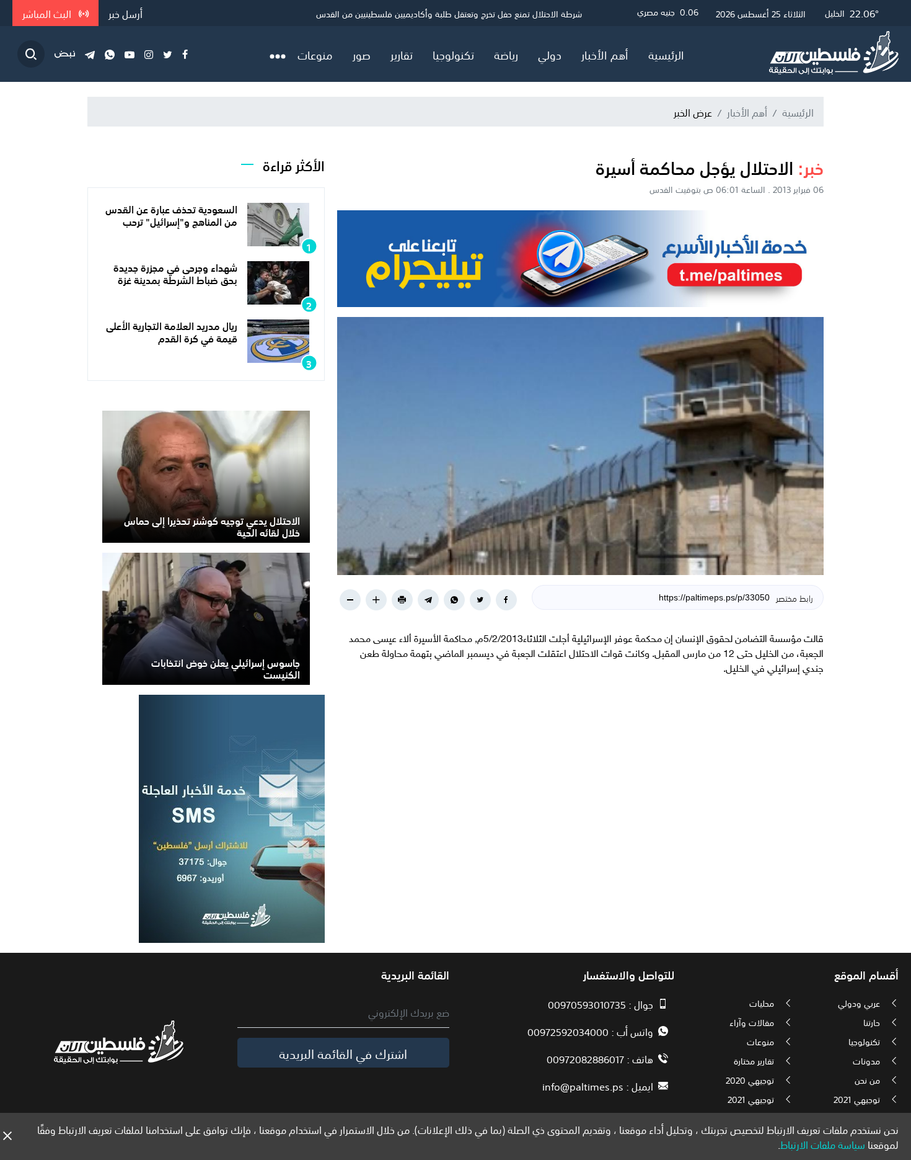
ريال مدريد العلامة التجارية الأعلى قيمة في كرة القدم (171, 331)
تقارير (401, 54)
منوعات (315, 54)
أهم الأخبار (604, 54)
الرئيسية (666, 54)
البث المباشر (48, 13)
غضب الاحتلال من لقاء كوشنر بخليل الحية (512, 13)
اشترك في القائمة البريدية (343, 1052)
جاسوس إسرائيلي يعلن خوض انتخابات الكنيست (225, 668)
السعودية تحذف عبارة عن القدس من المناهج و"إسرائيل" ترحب (171, 214)
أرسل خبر (125, 13)
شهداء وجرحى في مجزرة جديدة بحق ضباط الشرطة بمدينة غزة (175, 272)
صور (362, 54)
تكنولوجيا (453, 54)
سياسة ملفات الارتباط (822, 1144)
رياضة (506, 54)
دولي (549, 54)
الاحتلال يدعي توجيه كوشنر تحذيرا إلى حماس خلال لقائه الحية (212, 526)
